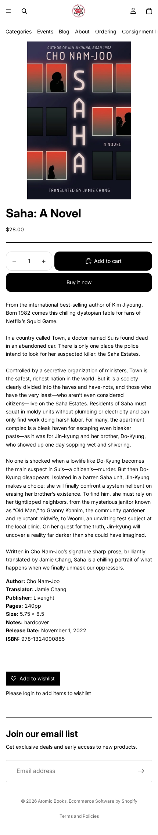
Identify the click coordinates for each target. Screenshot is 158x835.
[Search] (24, 11)
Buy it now (79, 282)
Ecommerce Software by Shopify (103, 801)
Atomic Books (52, 801)
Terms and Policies (79, 816)
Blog (64, 31)
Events (45, 31)
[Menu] (8, 11)
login (29, 693)
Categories (19, 31)
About (82, 31)
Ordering (105, 31)
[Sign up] (141, 771)
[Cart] (149, 11)
